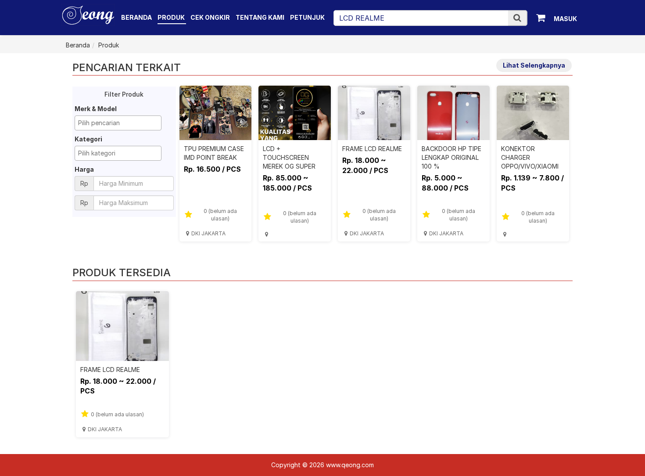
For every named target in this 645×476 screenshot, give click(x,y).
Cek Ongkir (210, 17)
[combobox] (118, 122)
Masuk (565, 18)
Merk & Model (96, 108)
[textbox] (120, 123)
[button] (517, 18)
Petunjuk (307, 17)
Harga (84, 169)
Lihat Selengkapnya (534, 65)
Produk (172, 17)
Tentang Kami (260, 17)
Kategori (88, 139)
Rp (84, 183)
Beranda (136, 17)
